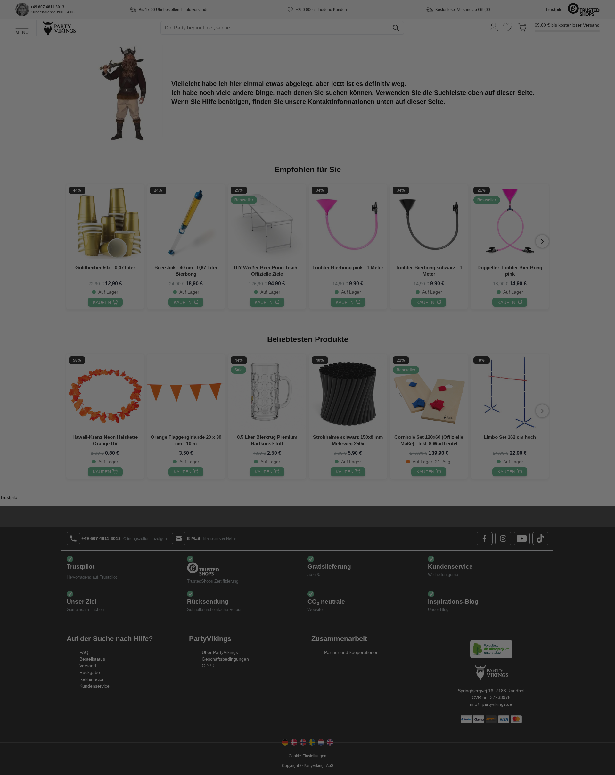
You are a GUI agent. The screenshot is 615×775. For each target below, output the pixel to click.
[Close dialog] (424, 329)
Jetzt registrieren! (245, 436)
